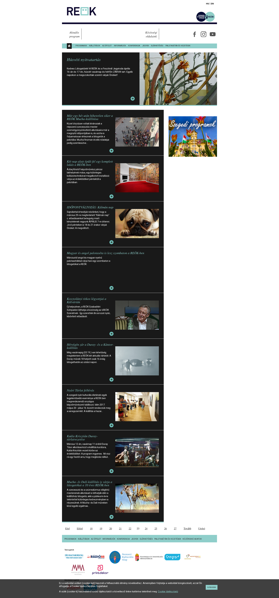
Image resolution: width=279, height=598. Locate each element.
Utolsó (201, 528)
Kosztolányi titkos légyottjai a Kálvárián (86, 300)
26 (165, 528)
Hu (207, 3)
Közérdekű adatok (192, 539)
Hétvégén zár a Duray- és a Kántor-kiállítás (90, 346)
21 (120, 528)
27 (175, 528)
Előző (80, 528)
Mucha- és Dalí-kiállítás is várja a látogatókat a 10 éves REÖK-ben (89, 483)
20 (110, 528)
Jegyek (145, 46)
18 (91, 528)
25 (156, 528)
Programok (81, 46)
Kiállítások (94, 46)
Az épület (107, 46)
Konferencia (134, 46)
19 (101, 528)
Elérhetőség (157, 46)
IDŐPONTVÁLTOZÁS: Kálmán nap (90, 207)
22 (130, 528)
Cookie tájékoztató (168, 591)
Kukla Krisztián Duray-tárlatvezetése (82, 437)
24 (146, 528)
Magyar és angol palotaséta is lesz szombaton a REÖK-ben (105, 253)
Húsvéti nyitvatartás (84, 59)
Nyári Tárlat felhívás (80, 390)
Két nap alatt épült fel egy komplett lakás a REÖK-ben (90, 163)
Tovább (187, 528)
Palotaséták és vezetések (177, 46)
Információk (120, 46)
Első (67, 528)
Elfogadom (211, 587)
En (212, 3)
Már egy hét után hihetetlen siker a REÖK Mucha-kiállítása (90, 117)
